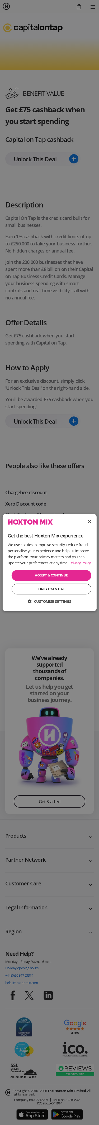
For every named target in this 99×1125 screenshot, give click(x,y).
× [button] (89, 522)
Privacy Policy (80, 562)
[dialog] (49, 562)
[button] (49, 601)
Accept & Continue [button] (51, 575)
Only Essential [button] (51, 588)
